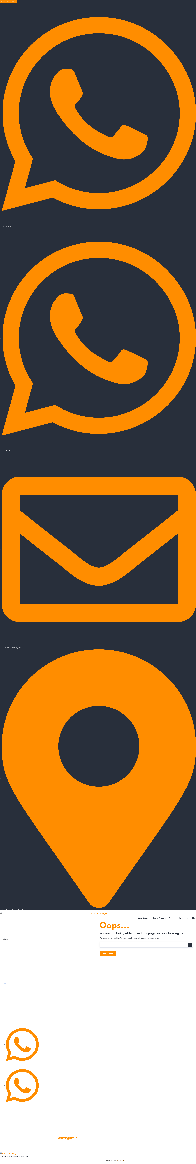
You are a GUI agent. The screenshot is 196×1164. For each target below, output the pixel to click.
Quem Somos (9, 1117)
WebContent (122, 1160)
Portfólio (7, 1122)
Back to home (107, 953)
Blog (5, 1126)
